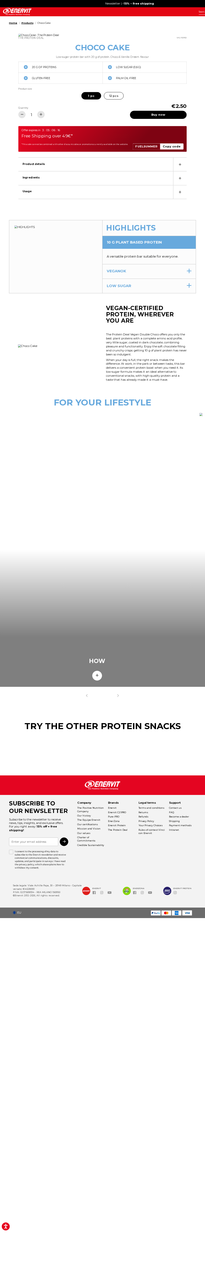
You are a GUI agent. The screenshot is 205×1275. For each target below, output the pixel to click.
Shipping (174, 821)
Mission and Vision (88, 828)
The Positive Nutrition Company (90, 809)
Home (13, 23)
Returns (143, 812)
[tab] (102, 164)
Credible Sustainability (90, 845)
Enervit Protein (117, 825)
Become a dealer (179, 816)
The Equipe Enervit (88, 819)
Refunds (143, 816)
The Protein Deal (118, 829)
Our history (84, 815)
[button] (18, 912)
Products (28, 23)
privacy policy (26, 864)
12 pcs (113, 95)
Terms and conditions (151, 807)
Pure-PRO (113, 816)
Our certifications (87, 824)
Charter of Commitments (86, 839)
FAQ (171, 812)
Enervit (112, 807)
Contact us (175, 807)
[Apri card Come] (97, 676)
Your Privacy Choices (150, 825)
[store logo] (17, 11)
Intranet (174, 829)
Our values (83, 833)
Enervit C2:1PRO (117, 812)
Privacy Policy (146, 821)
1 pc (91, 95)
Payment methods (180, 825)
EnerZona (114, 821)
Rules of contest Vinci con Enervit (151, 831)
